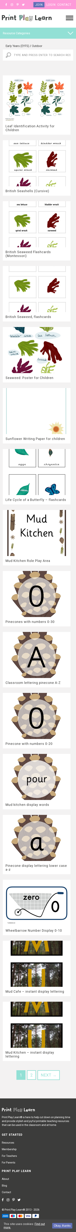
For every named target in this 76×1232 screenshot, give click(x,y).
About (5, 1178)
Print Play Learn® (15, 1209)
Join (39, 4)
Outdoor (37, 46)
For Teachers (9, 1155)
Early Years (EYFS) (17, 46)
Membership (9, 1149)
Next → (48, 1075)
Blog (4, 1185)
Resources (8, 1142)
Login (51, 4)
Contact (64, 4)
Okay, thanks (62, 1225)
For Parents (8, 1162)
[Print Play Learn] (27, 24)
